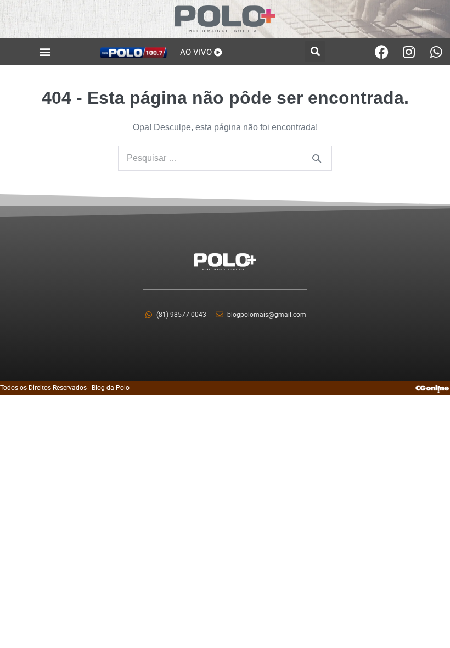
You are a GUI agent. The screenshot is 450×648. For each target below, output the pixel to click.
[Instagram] (409, 51)
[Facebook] (381, 51)
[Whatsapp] (436, 51)
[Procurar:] (225, 158)
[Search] (317, 158)
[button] (45, 52)
